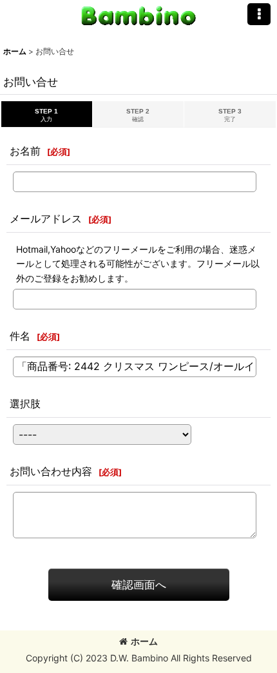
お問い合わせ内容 (51, 471)
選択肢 (25, 403)
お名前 (25, 150)
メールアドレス (46, 218)
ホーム (144, 641)
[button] (259, 14)
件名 (20, 335)
